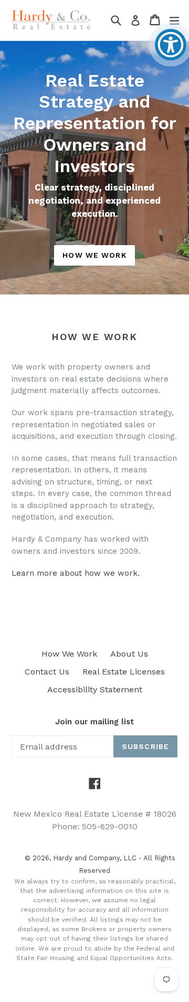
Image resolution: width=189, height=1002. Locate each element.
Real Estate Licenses (123, 672)
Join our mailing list (94, 721)
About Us (129, 654)
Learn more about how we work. (76, 573)
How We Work (94, 255)
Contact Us (47, 672)
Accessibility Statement (94, 689)
